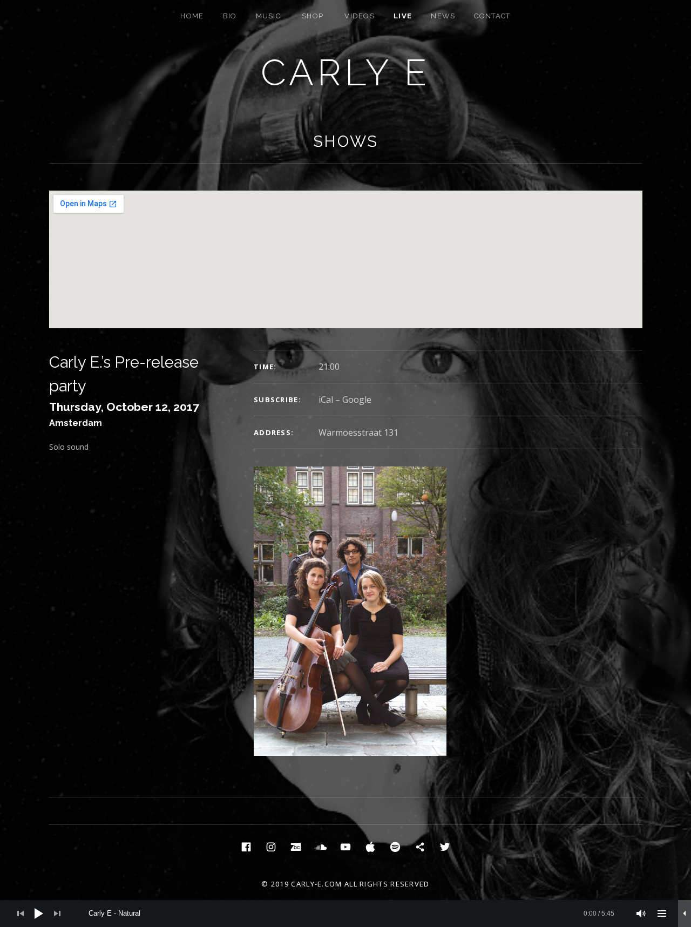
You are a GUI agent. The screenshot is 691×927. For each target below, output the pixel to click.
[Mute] (641, 913)
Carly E (346, 72)
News (443, 16)
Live (403, 16)
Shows (346, 141)
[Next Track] (57, 913)
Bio (230, 16)
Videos (359, 16)
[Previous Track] (20, 913)
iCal (326, 399)
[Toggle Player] (684, 913)
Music (268, 16)
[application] (345, 913)
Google (356, 399)
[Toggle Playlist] (661, 913)
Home (192, 16)
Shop (312, 16)
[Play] (39, 913)
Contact (492, 16)
